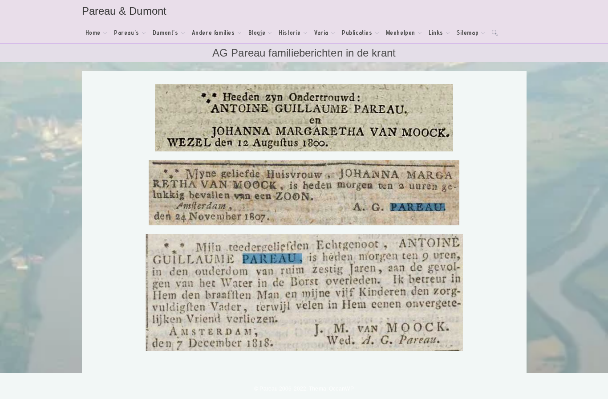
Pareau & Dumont (124, 11)
